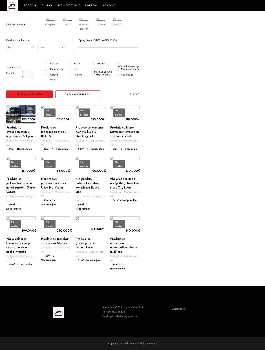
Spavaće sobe (13, 68)
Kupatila (10, 73)
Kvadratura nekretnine (18, 40)
